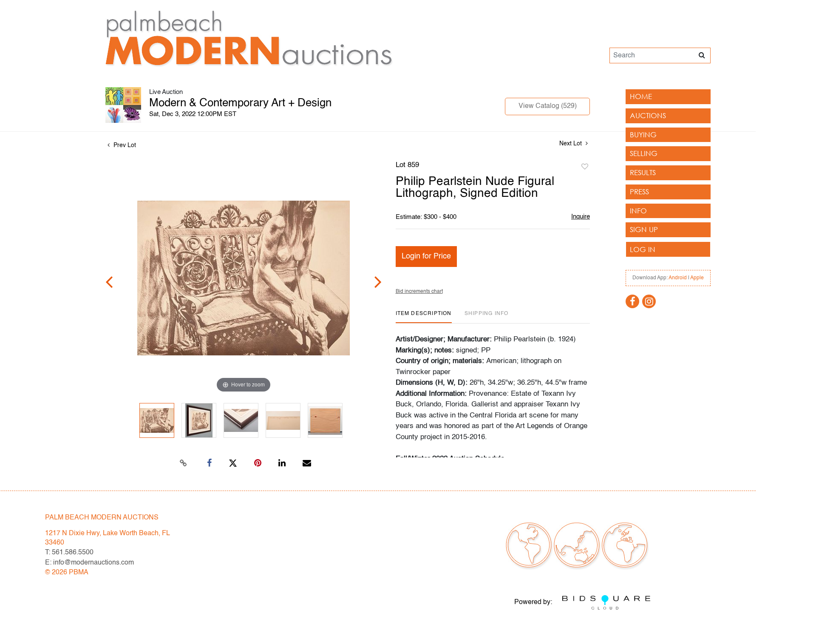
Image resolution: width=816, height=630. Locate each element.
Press (639, 191)
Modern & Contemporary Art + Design (240, 103)
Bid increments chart (419, 291)
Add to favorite (585, 167)
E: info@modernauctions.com (89, 562)
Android (678, 278)
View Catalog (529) (547, 106)
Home (641, 96)
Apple (697, 278)
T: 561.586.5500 (69, 552)
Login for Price (426, 256)
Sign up (644, 229)
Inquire (580, 216)
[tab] (424, 317)
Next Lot (571, 144)
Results (643, 172)
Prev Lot (124, 145)
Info (638, 210)
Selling (643, 153)
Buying (643, 134)
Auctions (648, 115)
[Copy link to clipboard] (183, 463)
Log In (642, 249)
